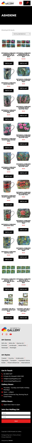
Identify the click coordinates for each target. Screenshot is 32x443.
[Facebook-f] (2, 334)
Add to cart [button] (8, 63)
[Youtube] (11, 334)
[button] (20, 3)
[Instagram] (6, 334)
